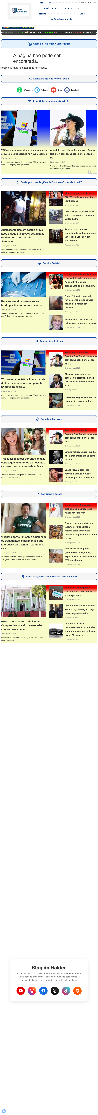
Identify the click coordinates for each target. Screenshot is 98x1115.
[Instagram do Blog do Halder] (32, 991)
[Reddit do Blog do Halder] (77, 991)
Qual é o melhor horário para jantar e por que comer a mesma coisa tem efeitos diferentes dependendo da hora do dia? (81, 531)
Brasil (51, 3)
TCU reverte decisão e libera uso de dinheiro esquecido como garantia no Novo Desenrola (23, 383)
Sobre (82, 14)
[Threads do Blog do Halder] (55, 991)
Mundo (47, 8)
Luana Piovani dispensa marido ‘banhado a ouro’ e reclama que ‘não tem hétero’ (80, 474)
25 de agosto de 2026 (8, 246)
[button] (25, 90)
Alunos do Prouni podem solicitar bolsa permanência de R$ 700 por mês (80, 592)
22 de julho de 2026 (71, 639)
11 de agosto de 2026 (72, 600)
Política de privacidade (61, 19)
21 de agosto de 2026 (72, 464)
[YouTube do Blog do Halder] (20, 991)
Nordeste (42, 14)
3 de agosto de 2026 (72, 245)
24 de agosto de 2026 (72, 543)
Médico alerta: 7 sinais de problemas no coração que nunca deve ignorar (78, 509)
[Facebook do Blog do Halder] (43, 991)
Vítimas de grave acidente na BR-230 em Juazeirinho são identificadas (79, 197)
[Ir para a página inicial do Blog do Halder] (19, 11)
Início (42, 3)
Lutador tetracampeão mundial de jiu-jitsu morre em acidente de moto (80, 456)
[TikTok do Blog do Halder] (66, 991)
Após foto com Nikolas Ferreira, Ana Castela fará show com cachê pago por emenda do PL (71, 154)
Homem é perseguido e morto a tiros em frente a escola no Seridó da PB (80, 215)
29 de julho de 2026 (71, 617)
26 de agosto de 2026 (56, 162)
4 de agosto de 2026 (72, 205)
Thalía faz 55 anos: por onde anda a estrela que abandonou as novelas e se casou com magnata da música (23, 462)
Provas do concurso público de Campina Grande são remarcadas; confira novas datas (22, 625)
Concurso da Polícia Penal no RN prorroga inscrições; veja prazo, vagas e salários (80, 609)
